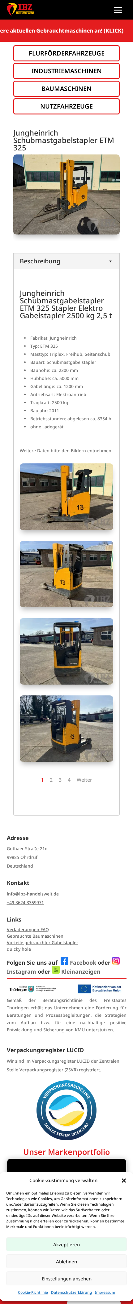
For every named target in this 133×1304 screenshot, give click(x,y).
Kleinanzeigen (80, 971)
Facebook (82, 962)
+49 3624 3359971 (25, 902)
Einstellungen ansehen (67, 1278)
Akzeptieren (66, 1244)
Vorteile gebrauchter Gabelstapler (42, 942)
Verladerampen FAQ (28, 929)
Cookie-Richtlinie (33, 1292)
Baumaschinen (66, 88)
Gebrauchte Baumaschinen (35, 936)
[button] (124, 1180)
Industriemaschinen (67, 71)
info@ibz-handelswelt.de (33, 894)
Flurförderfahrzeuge (67, 53)
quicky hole (19, 949)
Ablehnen (66, 1261)
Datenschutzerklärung (71, 1292)
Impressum (105, 1292)
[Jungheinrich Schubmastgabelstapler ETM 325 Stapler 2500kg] (66, 528)
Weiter (84, 779)
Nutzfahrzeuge (66, 106)
